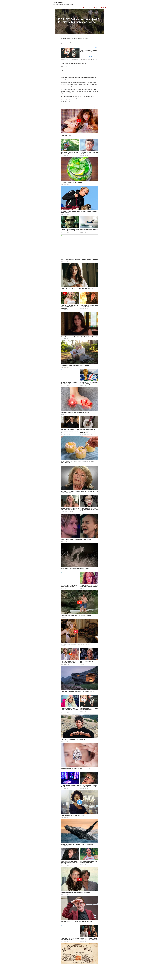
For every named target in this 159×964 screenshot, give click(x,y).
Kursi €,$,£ (96, 7)
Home (63, 7)
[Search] (105, 7)
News (68, 7)
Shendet (79, 7)
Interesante (73, 7)
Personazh (85, 7)
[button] (92, 7)
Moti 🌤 (102, 7)
